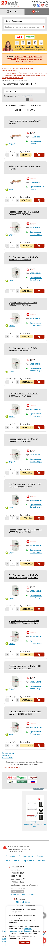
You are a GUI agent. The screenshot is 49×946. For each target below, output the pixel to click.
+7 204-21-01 (17, 882)
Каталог (13, 11)
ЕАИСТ (12, 144)
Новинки (23, 105)
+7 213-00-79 (17, 867)
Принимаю (24, 942)
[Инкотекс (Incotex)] (22, 781)
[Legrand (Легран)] (32, 777)
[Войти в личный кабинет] (46, 5)
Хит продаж (36, 105)
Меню (38, 11)
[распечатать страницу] (43, 915)
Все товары (11, 105)
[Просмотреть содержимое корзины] (42, 5)
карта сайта (30, 894)
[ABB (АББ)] (11, 777)
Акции (18, 110)
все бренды (39, 788)
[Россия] (32, 781)
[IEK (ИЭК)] (11, 781)
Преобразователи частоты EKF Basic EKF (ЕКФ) (7, 755)
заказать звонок (17, 891)
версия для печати (18, 894)
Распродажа (30, 110)
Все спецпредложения (12, 767)
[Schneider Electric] (22, 777)
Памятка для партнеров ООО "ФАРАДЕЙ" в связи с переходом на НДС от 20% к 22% (24, 59)
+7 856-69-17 (17, 873)
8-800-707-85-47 (17, 876)
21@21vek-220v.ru (23, 902)
